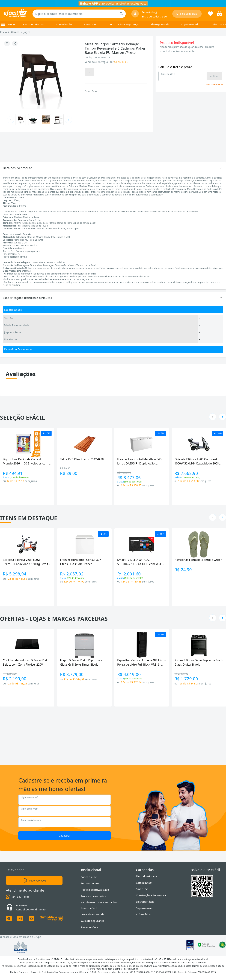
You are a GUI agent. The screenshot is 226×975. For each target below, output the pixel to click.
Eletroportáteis (160, 24)
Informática (219, 24)
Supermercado (190, 24)
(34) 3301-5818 (20, 896)
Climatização (64, 24)
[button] (113, 168)
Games (15, 32)
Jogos (27, 32)
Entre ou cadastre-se (154, 16)
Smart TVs (90, 24)
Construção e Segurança (123, 24)
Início (3, 32)
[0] (219, 13)
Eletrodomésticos (33, 24)
